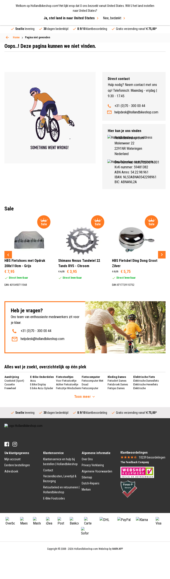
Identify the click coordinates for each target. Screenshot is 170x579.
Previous (8, 254)
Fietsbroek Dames (118, 384)
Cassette (9, 384)
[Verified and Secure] (128, 489)
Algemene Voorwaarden (97, 471)
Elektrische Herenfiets (145, 384)
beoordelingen (152, 457)
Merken (86, 489)
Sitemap (87, 477)
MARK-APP (117, 548)
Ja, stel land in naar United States (69, 18)
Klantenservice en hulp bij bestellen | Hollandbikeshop (60, 461)
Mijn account (12, 459)
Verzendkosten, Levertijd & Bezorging (59, 478)
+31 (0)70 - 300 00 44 (129, 106)
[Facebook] (6, 444)
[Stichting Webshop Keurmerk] (137, 472)
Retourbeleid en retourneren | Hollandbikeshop (61, 490)
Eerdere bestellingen (17, 465)
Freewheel (10, 388)
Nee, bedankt (112, 18)
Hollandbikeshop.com (86, 548)
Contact (48, 470)
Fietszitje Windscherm (68, 388)
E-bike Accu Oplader (41, 388)
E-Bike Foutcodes (54, 498)
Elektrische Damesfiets (146, 380)
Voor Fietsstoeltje (66, 380)
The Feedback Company (134, 462)
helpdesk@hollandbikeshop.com (136, 112)
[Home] (7, 37)
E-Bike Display (38, 384)
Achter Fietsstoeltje (67, 384)
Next (162, 254)
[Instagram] (14, 444)
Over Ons (87, 459)
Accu (33, 380)
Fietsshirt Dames (117, 380)
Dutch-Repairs (90, 483)
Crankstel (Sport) (14, 380)
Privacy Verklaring (93, 465)
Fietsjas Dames (116, 388)
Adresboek (11, 471)
